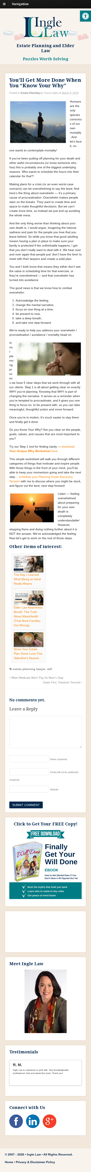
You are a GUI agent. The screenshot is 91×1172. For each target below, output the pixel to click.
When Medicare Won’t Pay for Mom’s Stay (36, 677)
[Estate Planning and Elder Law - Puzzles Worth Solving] (45, 35)
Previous (72, 1080)
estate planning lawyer (29, 669)
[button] (85, 16)
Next (76, 1080)
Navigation (20, 4)
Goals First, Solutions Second (62, 682)
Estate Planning (30, 93)
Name (58, 759)
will (49, 669)
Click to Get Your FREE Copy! (45, 824)
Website (54, 789)
